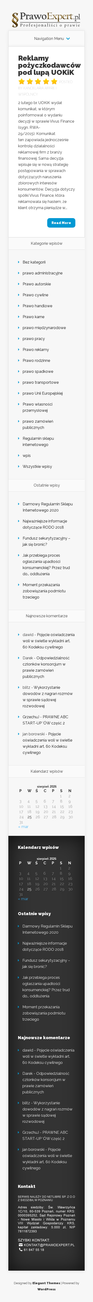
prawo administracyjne (42, 273)
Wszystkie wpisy (37, 466)
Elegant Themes (46, 1283)
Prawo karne (33, 317)
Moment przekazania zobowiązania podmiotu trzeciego (44, 591)
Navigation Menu (49, 39)
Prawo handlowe (37, 306)
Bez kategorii (34, 262)
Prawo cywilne (35, 295)
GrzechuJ (31, 717)
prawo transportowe (41, 382)
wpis (27, 455)
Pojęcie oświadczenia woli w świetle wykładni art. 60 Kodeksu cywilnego (49, 640)
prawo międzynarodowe (44, 328)
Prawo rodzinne (36, 360)
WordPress (46, 1289)
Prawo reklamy (36, 349)
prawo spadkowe (38, 371)
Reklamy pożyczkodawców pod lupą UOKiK (49, 65)
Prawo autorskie (37, 284)
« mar (23, 826)
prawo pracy (34, 338)
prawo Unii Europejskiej (43, 393)
